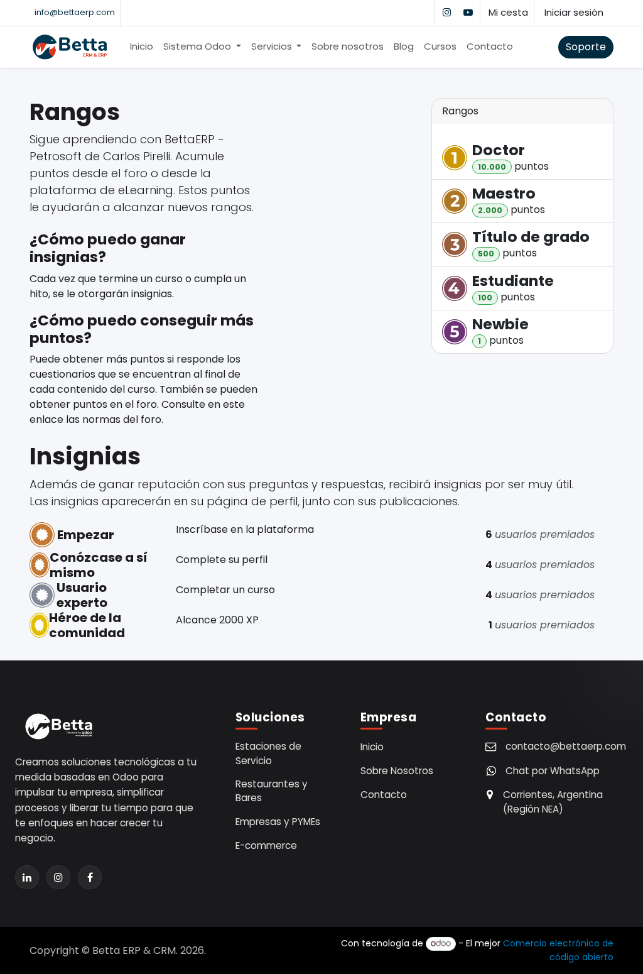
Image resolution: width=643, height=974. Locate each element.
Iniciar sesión (573, 12)
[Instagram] (446, 12)
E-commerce (266, 845)
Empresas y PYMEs (277, 821)
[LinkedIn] (27, 877)
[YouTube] (467, 12)
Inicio (372, 746)
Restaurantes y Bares (271, 791)
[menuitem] (141, 47)
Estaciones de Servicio (268, 753)
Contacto (383, 794)
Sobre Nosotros (396, 770)
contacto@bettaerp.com (565, 746)
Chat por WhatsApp (552, 770)
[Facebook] (90, 877)
